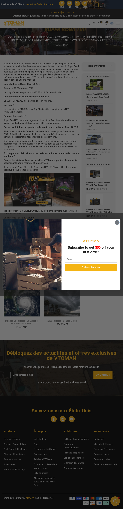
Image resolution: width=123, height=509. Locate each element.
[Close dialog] (117, 222)
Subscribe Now (91, 267)
